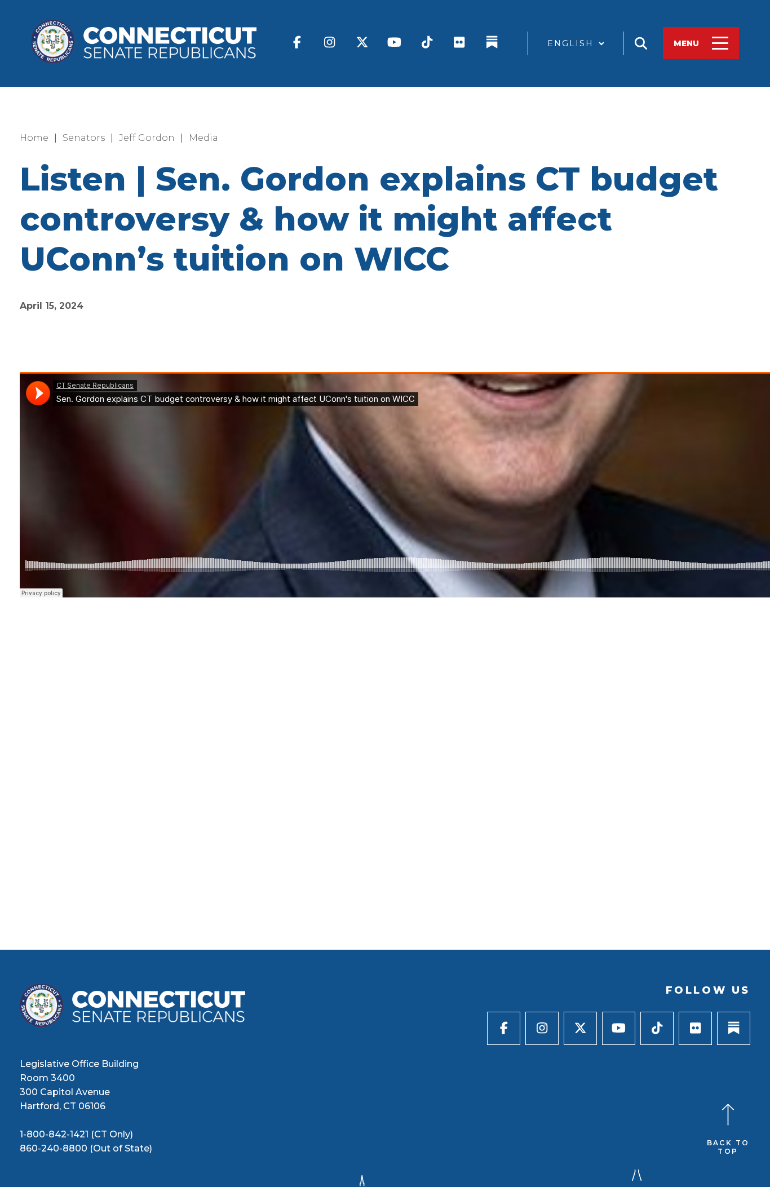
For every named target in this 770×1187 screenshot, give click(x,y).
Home (34, 137)
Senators (84, 137)
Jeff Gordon (147, 137)
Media (203, 137)
